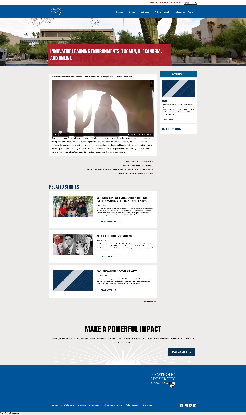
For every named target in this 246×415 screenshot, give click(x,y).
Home (52, 63)
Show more (149, 301)
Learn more (168, 119)
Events (132, 12)
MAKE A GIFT (179, 351)
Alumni (145, 12)
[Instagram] (186, 405)
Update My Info (176, 3)
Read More (106, 221)
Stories (119, 12)
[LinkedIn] (194, 405)
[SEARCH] (196, 2)
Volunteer (180, 12)
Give (190, 12)
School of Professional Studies (142, 169)
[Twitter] (190, 405)
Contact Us (153, 3)
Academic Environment (144, 165)
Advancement (162, 12)
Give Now (177, 74)
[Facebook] (181, 405)
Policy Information (133, 405)
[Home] (61, 12)
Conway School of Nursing (121, 169)
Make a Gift (164, 3)
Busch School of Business (102, 169)
